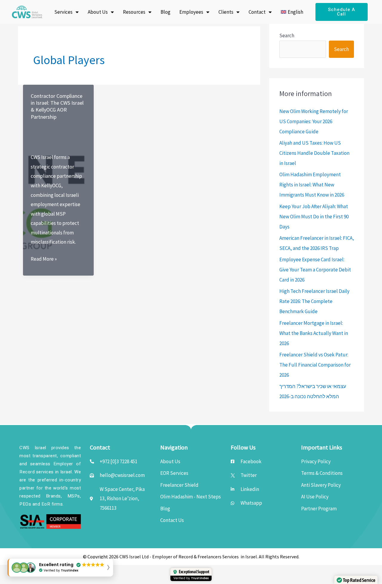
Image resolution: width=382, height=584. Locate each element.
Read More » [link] (44, 259)
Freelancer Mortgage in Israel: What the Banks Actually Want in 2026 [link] (313, 333)
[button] (60, 568)
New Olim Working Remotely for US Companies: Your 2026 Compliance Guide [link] (313, 121)
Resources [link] (134, 12)
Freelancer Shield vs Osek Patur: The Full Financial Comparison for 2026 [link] (315, 364)
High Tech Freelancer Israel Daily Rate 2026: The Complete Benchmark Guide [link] (314, 301)
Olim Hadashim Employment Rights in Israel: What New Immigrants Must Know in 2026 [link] (311, 184)
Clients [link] (225, 12)
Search (286, 35)
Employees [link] (191, 12)
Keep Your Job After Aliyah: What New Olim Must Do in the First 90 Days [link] (314, 216)
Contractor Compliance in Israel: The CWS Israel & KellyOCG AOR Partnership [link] (57, 106)
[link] (27, 12)
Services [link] (63, 12)
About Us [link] (98, 12)
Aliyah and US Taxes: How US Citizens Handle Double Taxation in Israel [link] (314, 153)
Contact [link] (257, 12)
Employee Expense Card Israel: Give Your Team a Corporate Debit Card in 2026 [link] (315, 269)
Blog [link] (165, 12)
